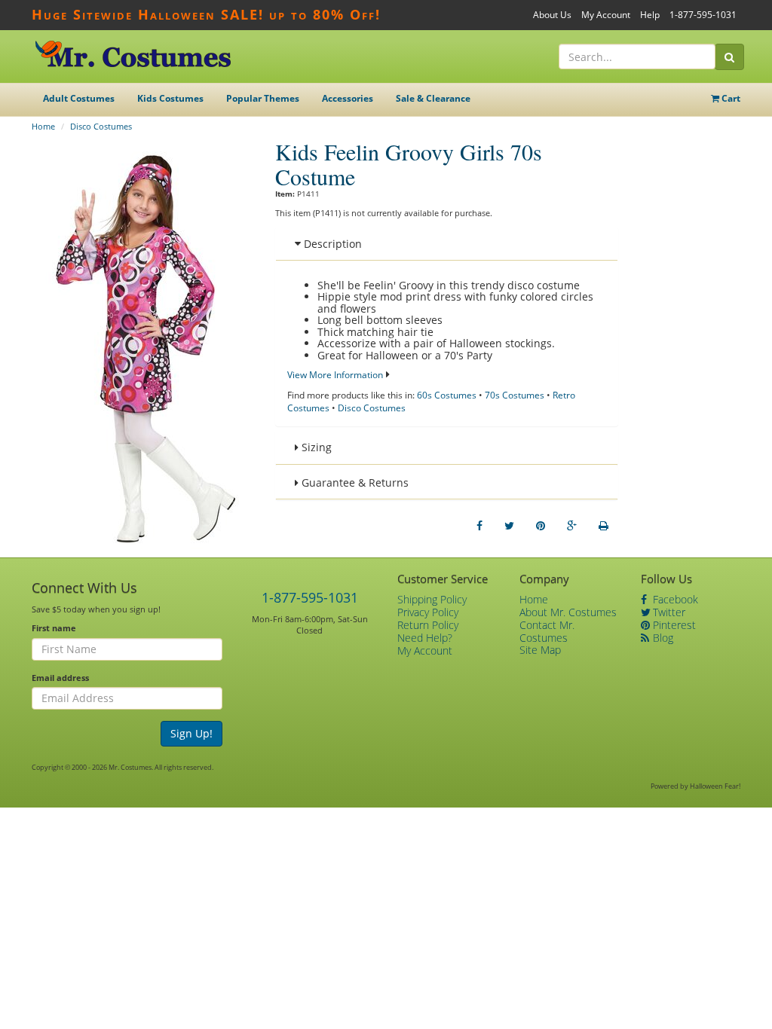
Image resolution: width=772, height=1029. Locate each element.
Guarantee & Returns (354, 482)
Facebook (674, 599)
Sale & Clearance (433, 98)
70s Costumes (514, 395)
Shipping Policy (432, 599)
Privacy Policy (427, 612)
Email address (60, 677)
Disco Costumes (101, 126)
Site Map (540, 650)
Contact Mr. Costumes (546, 631)
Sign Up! (191, 733)
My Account (605, 14)
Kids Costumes (170, 98)
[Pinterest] (540, 525)
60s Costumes (446, 395)
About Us (552, 14)
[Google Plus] (572, 525)
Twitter (667, 612)
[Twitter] (509, 525)
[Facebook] (479, 525)
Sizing (315, 447)
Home (43, 126)
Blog (661, 638)
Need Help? (424, 638)
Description (331, 244)
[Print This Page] (603, 525)
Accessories (347, 98)
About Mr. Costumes (568, 612)
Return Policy (427, 625)
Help (650, 14)
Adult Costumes (79, 98)
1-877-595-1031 (703, 14)
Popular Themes (262, 98)
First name (54, 628)
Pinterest (673, 625)
